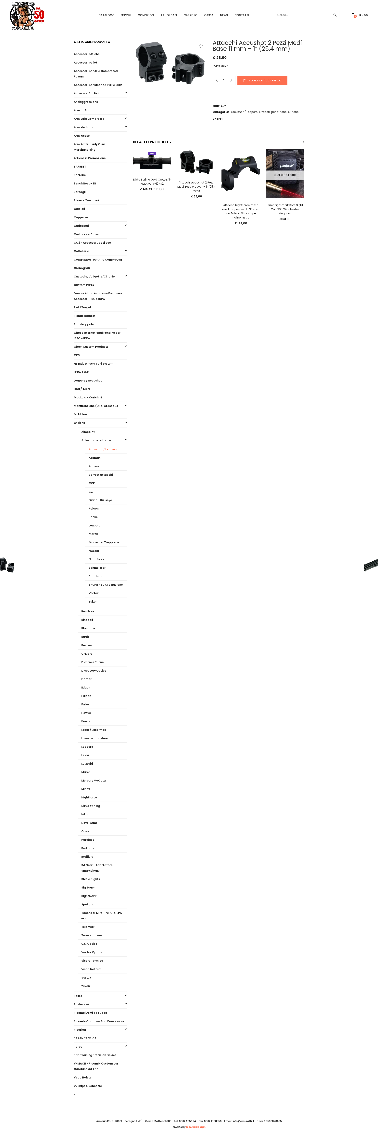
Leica (85, 755)
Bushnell (87, 645)
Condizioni (146, 15)
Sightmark (88, 896)
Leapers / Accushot (88, 381)
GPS (77, 355)
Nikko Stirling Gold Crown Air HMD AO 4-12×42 (152, 182)
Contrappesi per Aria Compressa (98, 260)
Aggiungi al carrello (265, 80)
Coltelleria (81, 251)
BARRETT (80, 167)
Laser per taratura (94, 738)
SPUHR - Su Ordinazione (106, 585)
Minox (85, 789)
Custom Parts (84, 285)
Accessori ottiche (87, 54)
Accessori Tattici (86, 93)
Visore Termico (92, 961)
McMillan (80, 414)
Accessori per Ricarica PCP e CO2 (98, 85)
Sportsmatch (98, 576)
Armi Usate (82, 136)
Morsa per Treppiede (104, 542)
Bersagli (80, 192)
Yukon (93, 602)
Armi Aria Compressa (89, 119)
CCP (92, 483)
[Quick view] (152, 167)
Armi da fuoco (84, 127)
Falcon (94, 509)
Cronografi (82, 268)
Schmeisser (97, 568)
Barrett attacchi (101, 475)
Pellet (78, 996)
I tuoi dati (169, 15)
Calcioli (79, 209)
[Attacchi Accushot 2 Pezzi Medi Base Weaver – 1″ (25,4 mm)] (196, 162)
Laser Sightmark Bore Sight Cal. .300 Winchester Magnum (285, 209)
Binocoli (87, 620)
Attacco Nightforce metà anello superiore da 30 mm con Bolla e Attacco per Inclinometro (240, 211)
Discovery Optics (93, 671)
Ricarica (80, 1030)
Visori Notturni (91, 969)
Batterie (80, 175)
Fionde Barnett (84, 316)
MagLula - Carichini (88, 397)
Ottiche (293, 112)
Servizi (126, 15)
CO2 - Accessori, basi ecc (92, 243)
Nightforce (97, 559)
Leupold (94, 525)
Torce (78, 1047)
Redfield (87, 857)
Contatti (241, 15)
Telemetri (88, 927)
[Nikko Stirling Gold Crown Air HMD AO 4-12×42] (152, 160)
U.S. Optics (89, 944)
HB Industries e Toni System (93, 364)
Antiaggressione (86, 102)
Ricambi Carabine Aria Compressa (99, 1021)
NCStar (94, 551)
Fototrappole (84, 324)
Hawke (86, 713)
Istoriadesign (196, 1127)
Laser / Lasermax (93, 730)
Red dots (87, 848)
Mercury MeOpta (93, 781)
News (224, 15)
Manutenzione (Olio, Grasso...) (96, 406)
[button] (360, 15)
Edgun (85, 687)
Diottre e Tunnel (93, 662)
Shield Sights (90, 879)
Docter (86, 679)
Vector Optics (91, 952)
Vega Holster (83, 1077)
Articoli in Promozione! (90, 158)
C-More (87, 654)
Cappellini (81, 217)
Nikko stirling (90, 806)
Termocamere (91, 935)
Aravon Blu (81, 110)
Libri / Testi (82, 389)
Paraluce (87, 840)
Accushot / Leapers (244, 112)
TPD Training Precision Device (95, 1055)
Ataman (95, 458)
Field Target (82, 307)
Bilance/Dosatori (86, 200)
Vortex (94, 593)
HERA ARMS (82, 372)
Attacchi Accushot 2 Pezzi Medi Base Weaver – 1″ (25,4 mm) (196, 187)
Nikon (85, 814)
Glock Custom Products (91, 347)
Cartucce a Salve (86, 234)
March (93, 534)
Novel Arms (89, 823)
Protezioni (81, 1004)
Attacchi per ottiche (273, 112)
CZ (91, 492)
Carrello (190, 15)
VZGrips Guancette (88, 1086)
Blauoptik (88, 628)
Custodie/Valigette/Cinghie (94, 276)
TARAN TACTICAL (86, 1038)
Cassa (208, 15)
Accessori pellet (85, 63)
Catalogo (106, 15)
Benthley (87, 611)
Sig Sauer (88, 887)
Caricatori (81, 226)
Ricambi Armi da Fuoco (90, 1013)
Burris (85, 637)
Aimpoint (88, 432)
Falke (85, 704)
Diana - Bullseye (100, 500)
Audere (94, 466)
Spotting (87, 904)
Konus (93, 517)
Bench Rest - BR (85, 183)
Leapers (87, 747)
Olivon (86, 831)
